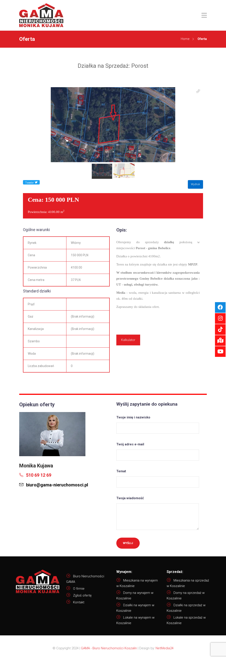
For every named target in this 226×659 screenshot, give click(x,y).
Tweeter (29, 182)
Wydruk (195, 184)
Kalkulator (128, 340)
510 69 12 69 (38, 475)
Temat (121, 471)
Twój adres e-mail (130, 444)
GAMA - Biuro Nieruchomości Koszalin (109, 648)
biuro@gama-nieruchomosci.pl (56, 485)
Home (185, 39)
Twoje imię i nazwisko (133, 417)
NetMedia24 (164, 648)
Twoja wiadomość (130, 498)
